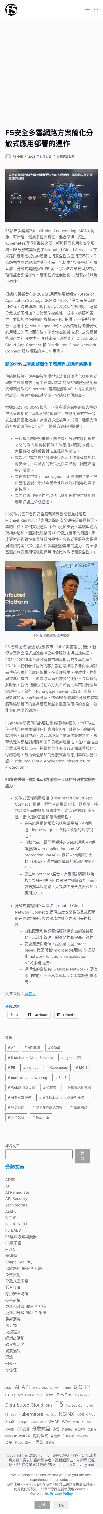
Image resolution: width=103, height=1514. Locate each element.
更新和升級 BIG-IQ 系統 (25, 1312)
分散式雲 (41, 1429)
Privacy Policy (61, 1493)
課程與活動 (14, 1344)
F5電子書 (13, 1243)
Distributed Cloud (24, 1405)
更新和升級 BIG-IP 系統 (25, 1306)
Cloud (29, 1395)
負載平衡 (41, 1117)
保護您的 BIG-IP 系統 (23, 1268)
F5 (11, 1067)
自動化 (55, 1436)
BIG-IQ (10, 1395)
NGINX (11, 1255)
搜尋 (82, 1156)
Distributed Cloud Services (30, 1058)
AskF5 (11, 1211)
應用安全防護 (16, 1293)
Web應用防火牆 (21, 1087)
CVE (39, 1395)
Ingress (30, 1067)
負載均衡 (68, 1436)
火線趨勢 (13, 1331)
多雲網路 (16, 1107)
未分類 (11, 1325)
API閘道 (32, 1047)
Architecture (16, 1205)
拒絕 (60, 1505)
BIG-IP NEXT (16, 1224)
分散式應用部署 (77, 1087)
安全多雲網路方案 (48, 1107)
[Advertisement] (51, 73)
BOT (20, 1395)
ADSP (10, 1179)
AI (7, 1186)
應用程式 (40, 1435)
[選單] (87, 9)
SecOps (22, 1422)
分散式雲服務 (65, 156)
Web (76, 1422)
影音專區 (13, 1287)
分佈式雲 (23, 1429)
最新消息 (13, 1319)
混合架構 (16, 1117)
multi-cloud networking (27, 1077)
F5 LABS (13, 1230)
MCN (81, 1067)
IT (7, 1414)
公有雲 (49, 1087)
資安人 (30, 993)
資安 (8, 1442)
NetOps (51, 1414)
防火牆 (19, 1443)
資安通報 (13, 1350)
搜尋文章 (12, 1146)
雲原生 (29, 1443)
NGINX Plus (86, 1414)
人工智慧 (86, 1422)
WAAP (53, 1421)
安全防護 (80, 1429)
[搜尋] (96, 10)
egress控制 (71, 1058)
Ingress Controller (79, 1405)
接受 (42, 1505)
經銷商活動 (14, 1338)
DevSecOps (82, 1395)
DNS (49, 1405)
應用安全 (25, 1436)
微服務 (92, 1429)
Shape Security (19, 1262)
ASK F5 (47, 1388)
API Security (16, 1198)
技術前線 (13, 1300)
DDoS (54, 1047)
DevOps (64, 1394)
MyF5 (10, 1249)
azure (67, 1388)
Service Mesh (38, 1422)
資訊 (9, 1357)
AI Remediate (17, 1192)
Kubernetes (57, 1067)
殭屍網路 (79, 1107)
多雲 (56, 1429)
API (12, 1047)
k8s (13, 1414)
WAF (66, 1421)
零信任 (11, 1369)
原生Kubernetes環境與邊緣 (61, 1097)
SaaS (61, 1077)
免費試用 (13, 1274)
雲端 (39, 1442)
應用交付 (11, 1436)
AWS (57, 1388)
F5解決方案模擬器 (21, 1236)
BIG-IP (11, 1217)
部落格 (11, 1363)
